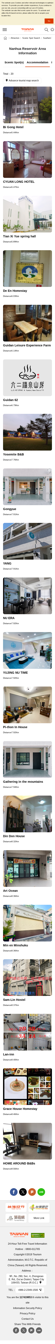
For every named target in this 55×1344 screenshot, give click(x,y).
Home (5, 38)
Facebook (16, 1330)
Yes (49, 21)
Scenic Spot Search (31, 38)
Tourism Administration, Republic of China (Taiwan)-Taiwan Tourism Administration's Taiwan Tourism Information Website (27, 29)
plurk (31, 1330)
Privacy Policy (27, 1313)
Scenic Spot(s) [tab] (14, 62)
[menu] (4, 29)
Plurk (32, 1192)
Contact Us (28, 1319)
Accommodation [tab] (37, 62)
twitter (23, 1192)
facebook (14, 1192)
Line (39, 1330)
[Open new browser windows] (27, 105)
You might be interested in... (52, 29)
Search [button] (46, 29)
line (41, 1192)
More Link (39, 1218)
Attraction (15, 38)
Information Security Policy (27, 1308)
